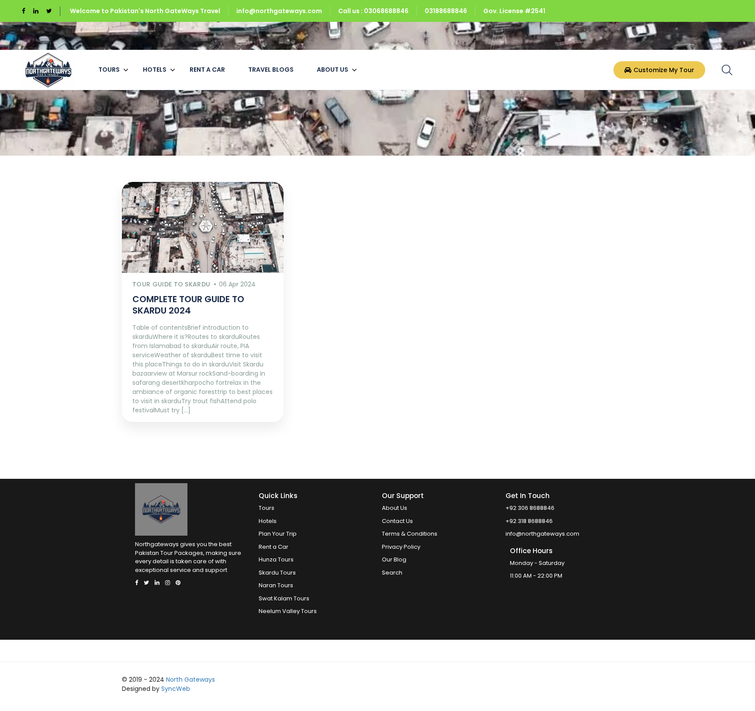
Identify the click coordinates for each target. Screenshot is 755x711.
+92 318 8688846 (529, 521)
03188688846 (446, 11)
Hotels (154, 69)
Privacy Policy (401, 547)
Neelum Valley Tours (288, 611)
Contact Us (397, 521)
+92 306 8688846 (530, 508)
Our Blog (394, 559)
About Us (332, 69)
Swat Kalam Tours (284, 598)
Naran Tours (276, 585)
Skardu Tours (277, 572)
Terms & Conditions (409, 534)
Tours (109, 69)
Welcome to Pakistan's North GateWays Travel (145, 11)
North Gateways (190, 679)
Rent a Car (207, 69)
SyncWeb (175, 688)
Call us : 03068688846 (373, 11)
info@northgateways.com (279, 11)
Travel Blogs (271, 69)
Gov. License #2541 (514, 11)
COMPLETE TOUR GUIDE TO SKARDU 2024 (188, 305)
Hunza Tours (276, 559)
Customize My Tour (664, 69)
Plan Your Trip (278, 534)
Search (392, 572)
